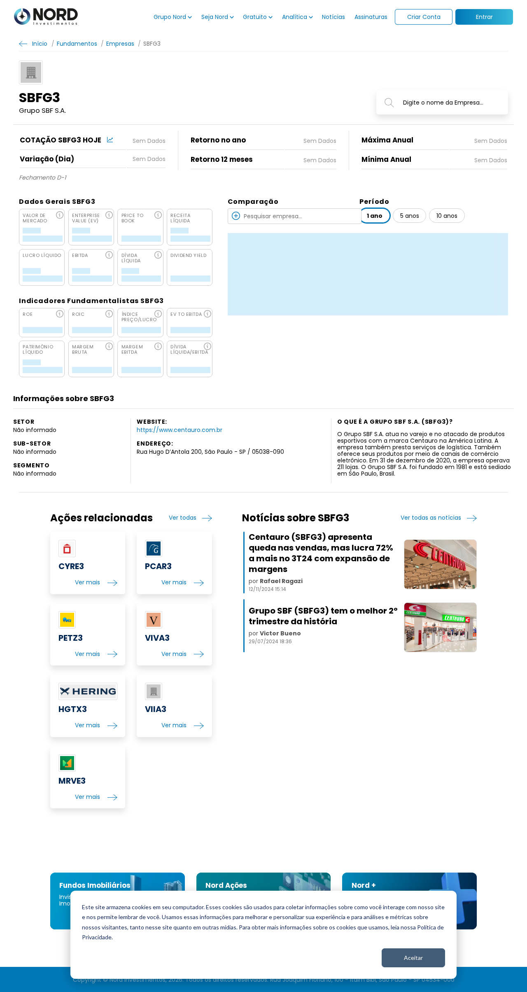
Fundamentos (77, 43)
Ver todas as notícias (431, 517)
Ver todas (182, 517)
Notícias (333, 17)
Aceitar (413, 957)
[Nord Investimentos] (46, 17)
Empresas (120, 43)
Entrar (484, 17)
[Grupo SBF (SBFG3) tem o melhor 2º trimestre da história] (440, 627)
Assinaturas (370, 17)
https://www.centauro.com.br (179, 430)
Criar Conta (424, 17)
